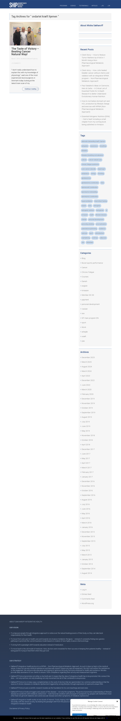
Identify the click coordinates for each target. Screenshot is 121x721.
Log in (84, 590)
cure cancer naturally (89, 169)
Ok (107, 718)
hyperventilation (87, 201)
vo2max (95, 238)
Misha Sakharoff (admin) (30, 58)
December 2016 (88, 481)
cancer (84, 160)
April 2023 (86, 376)
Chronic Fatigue (88, 272)
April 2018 (86, 445)
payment (85, 300)
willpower (103, 238)
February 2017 (87, 472)
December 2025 (88, 357)
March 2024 (87, 371)
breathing (103, 146)
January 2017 (87, 477)
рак (83, 341)
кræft (84, 336)
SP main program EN (90, 318)
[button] (117, 701)
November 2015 (88, 536)
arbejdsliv (85, 146)
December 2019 (88, 399)
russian (85, 309)
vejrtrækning (86, 238)
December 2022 (88, 380)
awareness (94, 146)
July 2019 (86, 422)
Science (73, 5)
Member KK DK (88, 295)
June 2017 (86, 454)
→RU (102, 5)
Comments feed (88, 599)
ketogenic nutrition (88, 210)
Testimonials (83, 5)
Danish (84, 281)
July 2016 (86, 504)
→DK (108, 5)
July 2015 (86, 546)
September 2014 (88, 569)
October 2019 (87, 408)
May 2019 (86, 431)
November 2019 (88, 403)
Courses (85, 277)
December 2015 (88, 532)
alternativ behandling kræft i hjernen (93, 141)
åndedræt (89, 242)
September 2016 (88, 495)
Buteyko (84, 150)
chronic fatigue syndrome (90, 164)
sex (83, 313)
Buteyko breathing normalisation (92, 155)
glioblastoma (86, 178)
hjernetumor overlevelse (90, 196)
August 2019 (87, 417)
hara (102, 183)
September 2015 (88, 541)
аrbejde (85, 332)
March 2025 (87, 362)
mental (84, 219)
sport (91, 233)
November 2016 (88, 486)
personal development (96, 219)
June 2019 (86, 426)
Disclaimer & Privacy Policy (19, 708)
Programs (63, 5)
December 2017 (88, 449)
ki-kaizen (85, 215)
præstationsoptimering (89, 229)
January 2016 (87, 527)
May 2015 (86, 550)
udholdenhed (99, 233)
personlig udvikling (88, 224)
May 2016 (86, 513)
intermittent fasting (101, 201)
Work (84, 327)
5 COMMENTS (16, 63)
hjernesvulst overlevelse (90, 187)
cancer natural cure (95, 160)
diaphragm (101, 169)
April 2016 (86, 518)
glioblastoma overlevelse (90, 183)
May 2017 (86, 458)
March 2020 (87, 389)
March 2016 (87, 523)
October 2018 (87, 440)
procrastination (101, 224)
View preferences (110, 715)
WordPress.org (88, 603)
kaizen (84, 206)
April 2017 (86, 463)
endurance (85, 173)
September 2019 (88, 412)
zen (83, 242)
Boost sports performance (92, 263)
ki (106, 210)
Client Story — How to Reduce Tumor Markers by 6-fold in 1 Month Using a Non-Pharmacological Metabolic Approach (93, 60)
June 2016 (86, 509)
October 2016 (87, 490)
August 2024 (87, 367)
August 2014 (87, 573)
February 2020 (87, 394)
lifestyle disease (101, 215)
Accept (79, 715)
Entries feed (86, 594)
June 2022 (86, 385)
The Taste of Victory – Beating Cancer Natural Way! (25, 51)
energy (93, 173)
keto (89, 206)
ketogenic (97, 206)
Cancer (84, 267)
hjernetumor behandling (89, 192)
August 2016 (87, 500)
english (84, 286)
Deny (95, 715)
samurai (84, 233)
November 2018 (88, 435)
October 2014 (87, 564)
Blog (83, 258)
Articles (94, 5)
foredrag (101, 173)
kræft (91, 215)
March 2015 (87, 555)
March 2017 (87, 468)
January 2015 (87, 559)
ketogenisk (100, 210)
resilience (102, 229)
